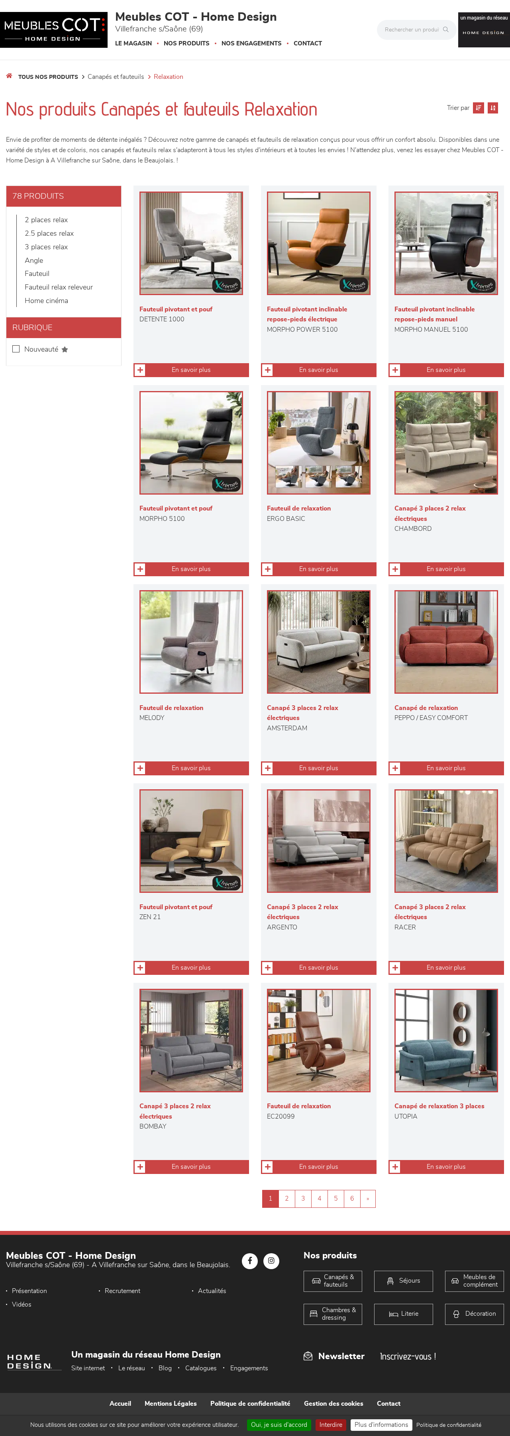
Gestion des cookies (333, 1404)
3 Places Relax (46, 247)
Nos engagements (252, 44)
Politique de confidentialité (250, 1404)
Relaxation (168, 77)
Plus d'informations (381, 1425)
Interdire (331, 1425)
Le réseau (131, 1368)
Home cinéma (46, 301)
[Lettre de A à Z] (492, 107)
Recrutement (122, 1291)
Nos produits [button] (187, 44)
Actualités (212, 1291)
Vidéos (21, 1304)
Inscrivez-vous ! (408, 1356)
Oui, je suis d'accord (279, 1425)
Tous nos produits (48, 77)
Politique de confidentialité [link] (448, 1425)
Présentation (29, 1291)
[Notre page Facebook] (250, 1261)
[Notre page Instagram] (271, 1261)
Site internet (88, 1368)
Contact (308, 44)
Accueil (120, 1404)
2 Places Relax (46, 220)
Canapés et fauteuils (116, 77)
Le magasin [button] (133, 44)
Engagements (249, 1368)
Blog (165, 1368)
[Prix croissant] (477, 107)
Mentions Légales (171, 1404)
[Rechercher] (448, 30)
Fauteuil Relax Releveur (59, 287)
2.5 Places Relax (49, 233)
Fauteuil (37, 274)
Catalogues (201, 1368)
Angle (34, 260)
